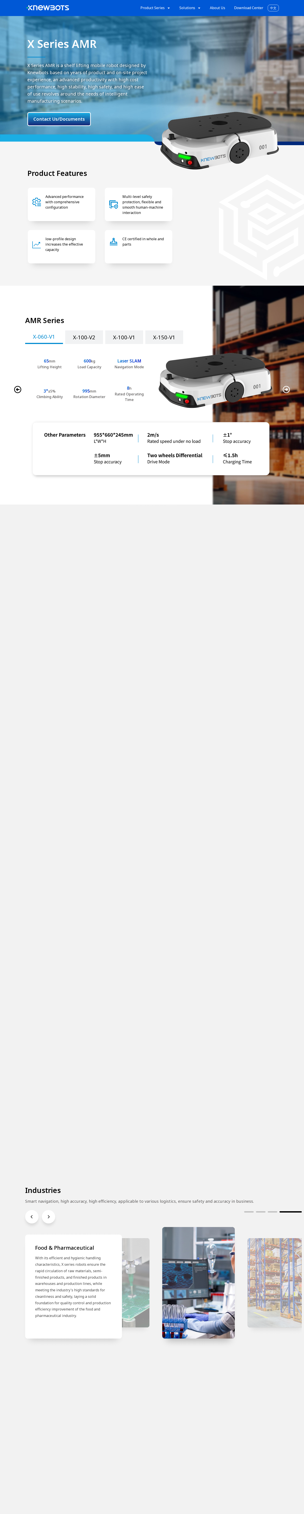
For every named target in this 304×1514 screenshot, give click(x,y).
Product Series (152, 7)
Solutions (187, 7)
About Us (217, 7)
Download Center (248, 7)
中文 (273, 8)
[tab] (44, 337)
